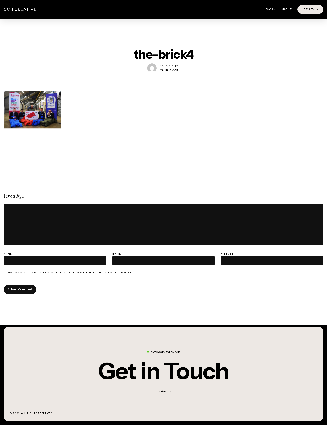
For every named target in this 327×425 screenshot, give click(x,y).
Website (227, 253)
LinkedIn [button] (164, 391)
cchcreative (170, 66)
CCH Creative (20, 9)
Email (117, 253)
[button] (163, 370)
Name (9, 253)
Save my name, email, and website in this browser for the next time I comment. (70, 272)
